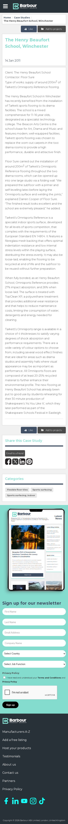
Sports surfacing (42, 489)
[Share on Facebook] (8, 461)
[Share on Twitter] (15, 461)
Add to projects (53, 28)
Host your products (16, 748)
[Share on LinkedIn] (22, 461)
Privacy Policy (10, 673)
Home (7, 17)
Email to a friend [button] (15, 453)
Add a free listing (14, 740)
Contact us (10, 772)
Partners (8, 781)
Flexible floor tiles (17, 489)
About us (9, 764)
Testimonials (11, 756)
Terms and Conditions (49, 678)
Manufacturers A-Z (16, 731)
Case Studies (22, 17)
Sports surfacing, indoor (21, 495)
